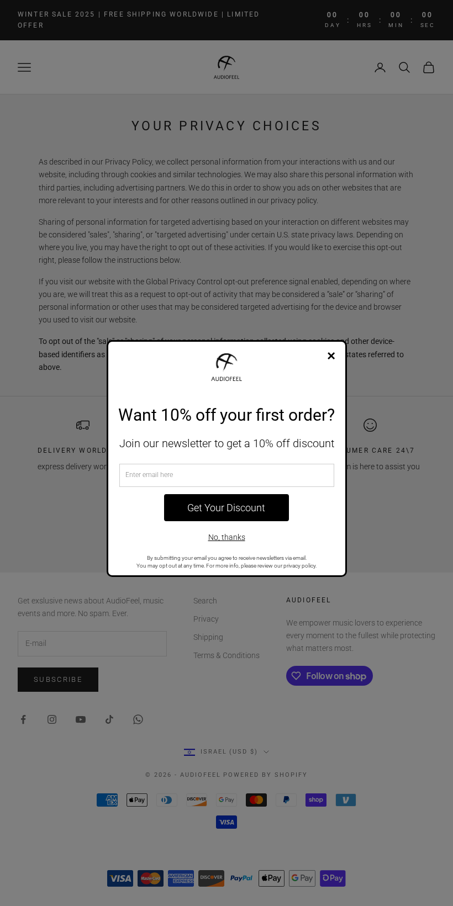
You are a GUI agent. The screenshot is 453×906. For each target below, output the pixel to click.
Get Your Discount (226, 507)
